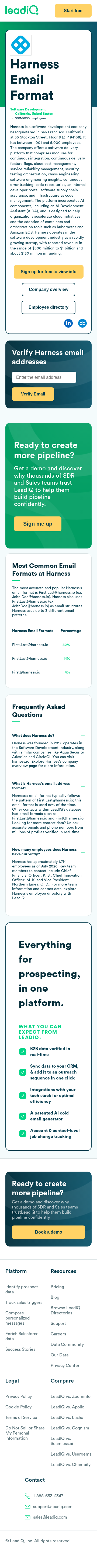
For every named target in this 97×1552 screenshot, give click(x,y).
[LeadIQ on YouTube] (89, 1541)
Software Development (38, 748)
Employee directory (48, 307)
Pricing (57, 1287)
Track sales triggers (23, 1302)
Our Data (59, 1355)
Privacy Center (65, 1365)
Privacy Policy (18, 1396)
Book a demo (48, 1232)
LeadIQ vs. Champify (71, 1465)
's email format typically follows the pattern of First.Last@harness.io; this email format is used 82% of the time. (48, 808)
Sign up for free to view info (49, 271)
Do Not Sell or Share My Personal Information (25, 1433)
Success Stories (20, 1349)
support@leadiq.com (52, 1507)
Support (58, 1323)
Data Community (67, 1344)
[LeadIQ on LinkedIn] (84, 1541)
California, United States (34, 113)
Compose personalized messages (17, 1318)
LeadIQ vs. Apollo (67, 1407)
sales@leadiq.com (50, 1517)
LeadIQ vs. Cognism (70, 1428)
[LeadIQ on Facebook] (76, 1541)
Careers (58, 1334)
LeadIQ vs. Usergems (71, 1454)
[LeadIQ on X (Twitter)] (79, 1541)
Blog (55, 1297)
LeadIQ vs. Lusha (67, 1417)
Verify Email (33, 394)
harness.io (20, 761)
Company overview (48, 289)
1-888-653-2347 (48, 1496)
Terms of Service (21, 1417)
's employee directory (37, 893)
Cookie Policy (18, 1407)
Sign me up (37, 524)
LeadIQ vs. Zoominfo (71, 1396)
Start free (73, 10)
